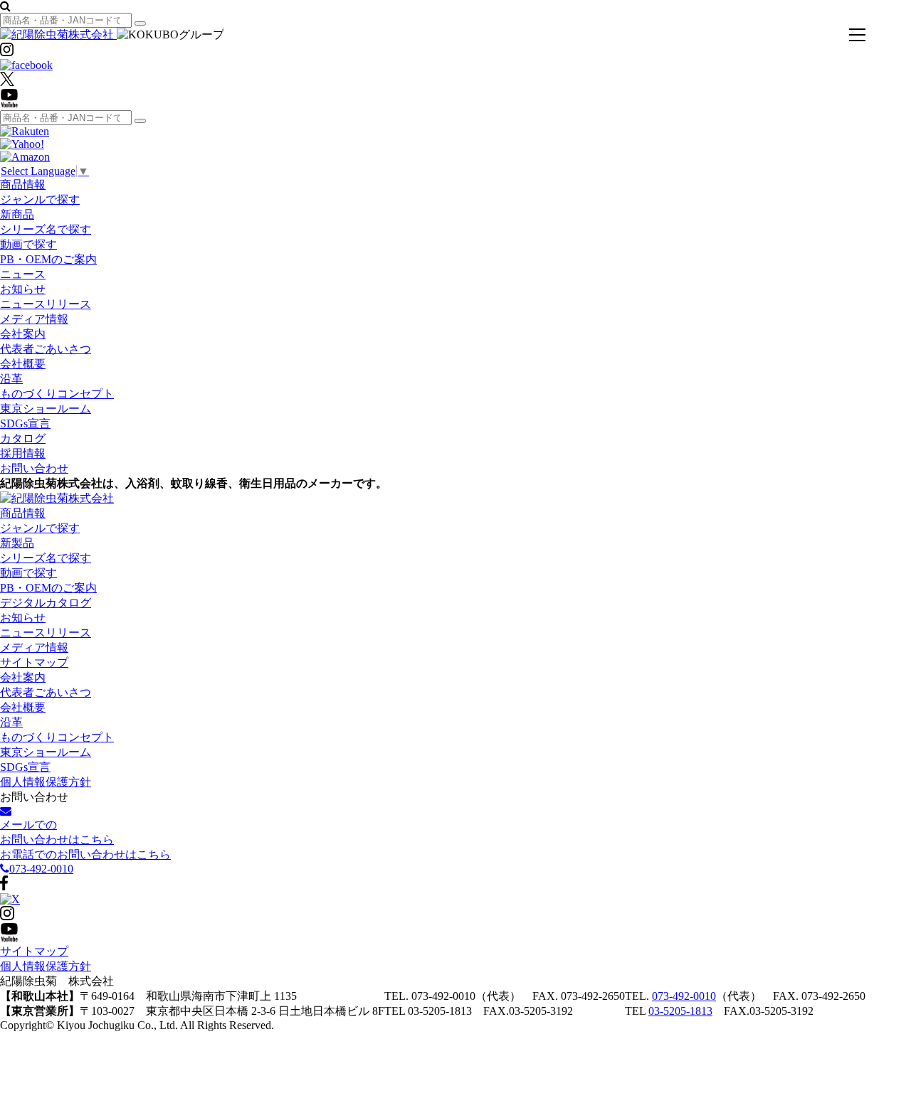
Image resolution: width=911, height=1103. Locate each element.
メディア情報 (34, 319)
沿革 (11, 379)
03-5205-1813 (680, 1011)
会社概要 (23, 364)
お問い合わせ (34, 468)
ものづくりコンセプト (57, 394)
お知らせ (23, 289)
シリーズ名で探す (45, 229)
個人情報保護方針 (45, 782)
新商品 (17, 214)
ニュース (23, 274)
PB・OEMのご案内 (48, 259)
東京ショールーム (45, 409)
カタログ (23, 438)
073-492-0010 (684, 996)
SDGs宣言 (25, 423)
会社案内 (23, 334)
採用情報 (23, 453)
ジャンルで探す (40, 199)
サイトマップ (34, 662)
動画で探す (28, 244)
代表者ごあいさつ (45, 349)
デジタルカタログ (45, 603)
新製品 (17, 543)
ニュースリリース (45, 304)
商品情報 (23, 184)
